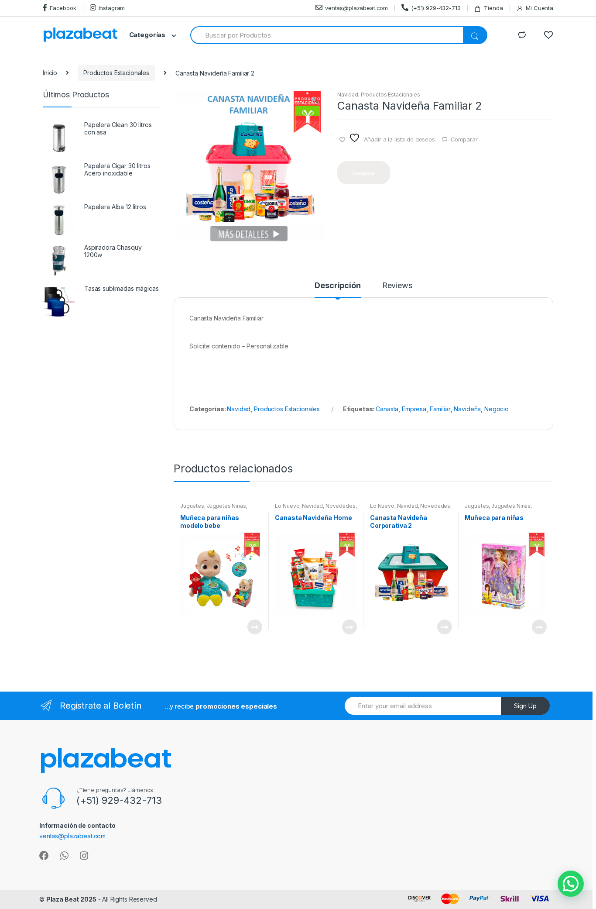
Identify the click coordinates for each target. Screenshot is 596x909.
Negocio (496, 409)
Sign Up (525, 705)
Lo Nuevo (287, 506)
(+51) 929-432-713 (436, 7)
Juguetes (192, 506)
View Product (254, 627)
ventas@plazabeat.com (356, 7)
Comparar (464, 139)
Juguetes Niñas (226, 506)
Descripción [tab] (337, 286)
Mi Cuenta (539, 7)
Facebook (63, 7)
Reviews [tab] (397, 286)
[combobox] (327, 35)
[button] (314, 101)
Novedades (340, 506)
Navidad (347, 94)
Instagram (112, 7)
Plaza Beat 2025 (71, 899)
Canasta (387, 409)
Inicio (50, 72)
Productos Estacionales (116, 72)
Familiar (440, 409)
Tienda (493, 7)
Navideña (467, 409)
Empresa (414, 409)
